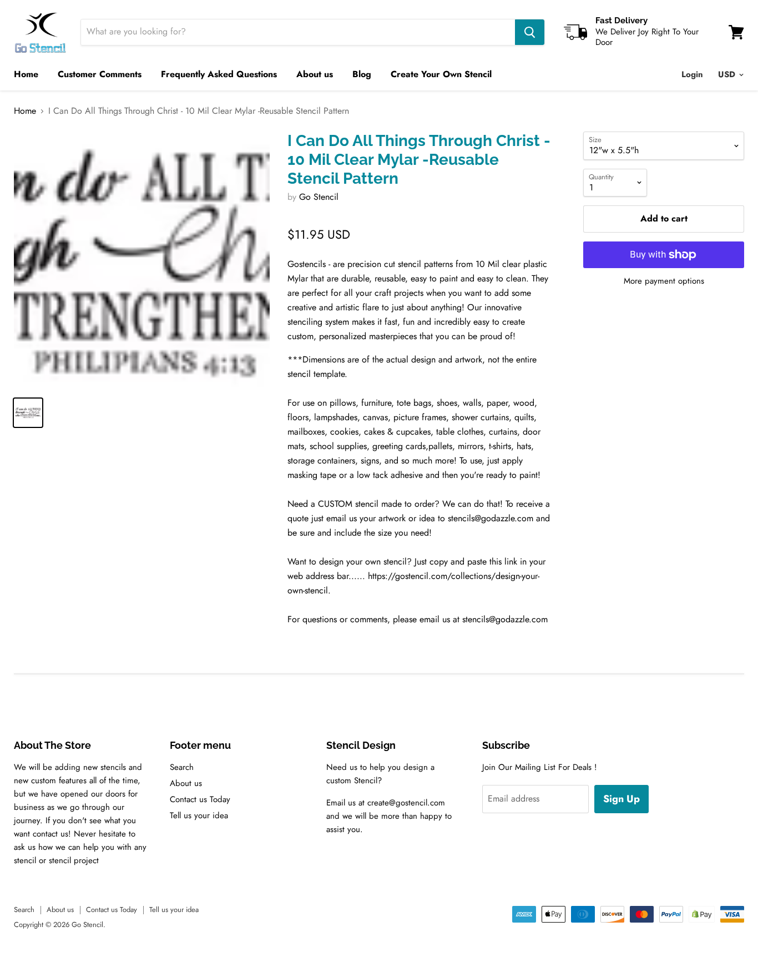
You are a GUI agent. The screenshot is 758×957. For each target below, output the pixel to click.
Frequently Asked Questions (219, 74)
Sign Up (621, 799)
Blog (361, 74)
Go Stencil (318, 196)
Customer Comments (100, 74)
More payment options (664, 281)
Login (692, 74)
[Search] (529, 32)
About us (314, 74)
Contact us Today (200, 799)
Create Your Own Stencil (441, 74)
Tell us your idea (199, 815)
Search (182, 767)
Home (26, 74)
